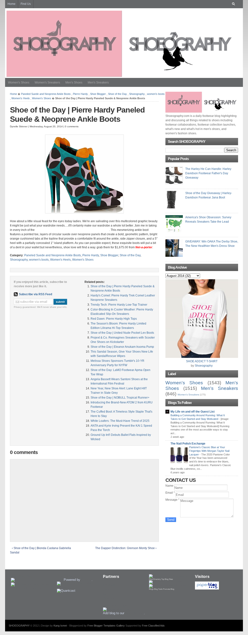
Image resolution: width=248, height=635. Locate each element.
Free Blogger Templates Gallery (106, 625)
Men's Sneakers (98, 82)
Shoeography (137, 93)
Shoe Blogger (98, 93)
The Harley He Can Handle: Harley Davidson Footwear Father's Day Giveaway (208, 173)
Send (170, 520)
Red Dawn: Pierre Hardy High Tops (114, 318)
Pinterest (109, 598)
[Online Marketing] (117, 609)
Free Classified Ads (153, 625)
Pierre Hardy (80, 93)
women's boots (156, 93)
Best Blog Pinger (23, 576)
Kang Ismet (60, 625)
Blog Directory (155, 579)
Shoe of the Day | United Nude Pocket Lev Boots (122, 332)
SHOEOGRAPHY (19, 625)
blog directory (134, 613)
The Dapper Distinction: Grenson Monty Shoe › (125, 548)
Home (13, 93)
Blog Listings (66, 576)
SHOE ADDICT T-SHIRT (201, 361)
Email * (170, 492)
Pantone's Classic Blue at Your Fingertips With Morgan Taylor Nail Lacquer (209, 451)
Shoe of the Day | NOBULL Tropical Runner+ (120, 397)
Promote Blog (168, 589)
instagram (110, 584)
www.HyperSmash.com (119, 605)
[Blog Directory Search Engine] (167, 585)
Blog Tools (158, 589)
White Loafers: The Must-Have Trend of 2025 (120, 421)
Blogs (151, 589)
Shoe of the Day (117, 93)
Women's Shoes (18, 82)
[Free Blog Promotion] (165, 581)
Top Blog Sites (167, 579)
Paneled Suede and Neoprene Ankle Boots (46, 93)
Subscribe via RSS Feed (35, 294)
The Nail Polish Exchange (187, 443)
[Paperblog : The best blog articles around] (207, 588)
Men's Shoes (73, 82)
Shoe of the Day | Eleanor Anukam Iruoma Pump (122, 346)
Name (169, 485)
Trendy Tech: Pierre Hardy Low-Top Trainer (119, 304)
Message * (172, 499)
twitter (107, 589)
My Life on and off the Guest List (192, 411)
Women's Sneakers (47, 82)
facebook (109, 594)
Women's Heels (20, 98)
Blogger (86, 580)
